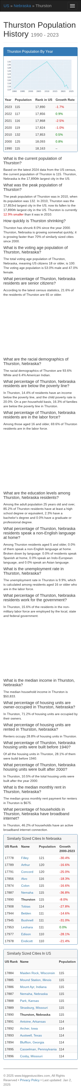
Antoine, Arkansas (33, 1021)
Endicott (27, 941)
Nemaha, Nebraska (34, 994)
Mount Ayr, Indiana (33, 987)
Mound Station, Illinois (35, 980)
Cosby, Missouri (31, 1056)
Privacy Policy (30, 1080)
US (6, 6)
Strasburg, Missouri (34, 1007)
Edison (26, 934)
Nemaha (27, 892)
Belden (26, 913)
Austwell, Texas (31, 1035)
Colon (25, 885)
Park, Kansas (29, 1000)
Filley (25, 858)
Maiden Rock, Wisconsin (37, 973)
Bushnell (27, 920)
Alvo (24, 878)
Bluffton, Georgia (32, 1042)
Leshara (27, 927)
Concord (27, 872)
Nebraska (22, 6)
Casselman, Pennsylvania (38, 1049)
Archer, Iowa (29, 1028)
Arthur (25, 865)
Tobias (25, 906)
